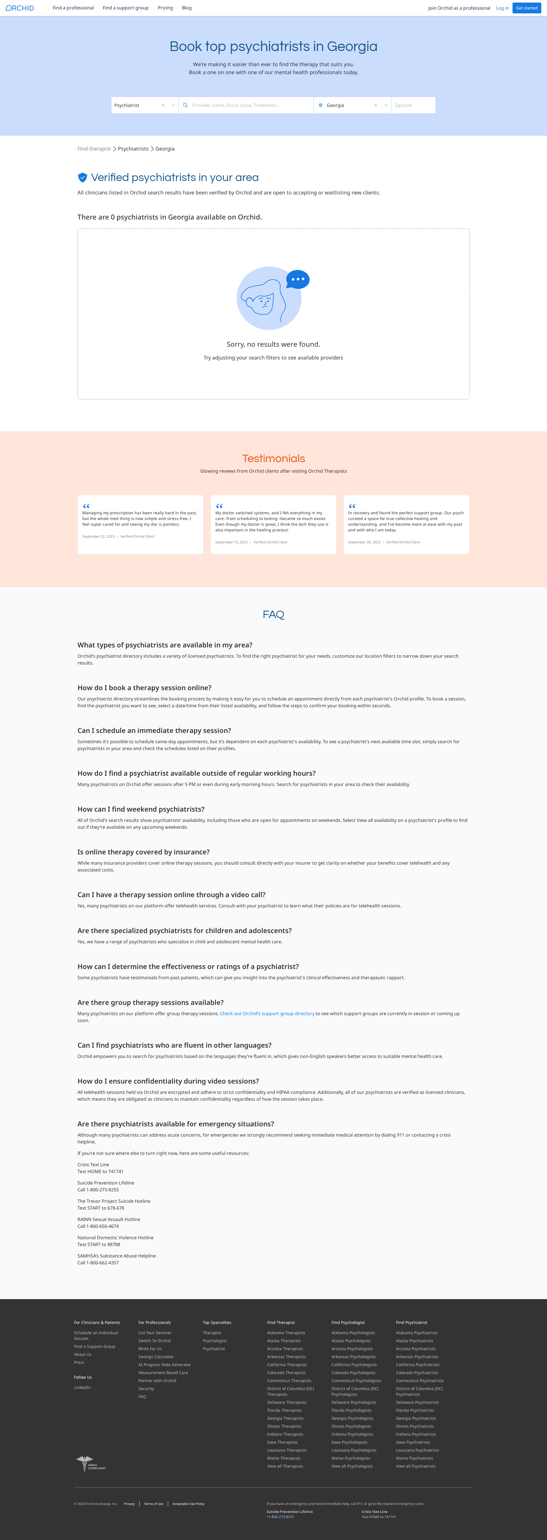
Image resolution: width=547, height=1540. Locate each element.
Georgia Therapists (285, 1418)
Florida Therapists (284, 1410)
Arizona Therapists (285, 1348)
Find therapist (94, 148)
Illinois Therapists (284, 1426)
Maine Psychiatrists (414, 1458)
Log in (502, 8)
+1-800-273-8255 (280, 1516)
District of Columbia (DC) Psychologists (355, 1391)
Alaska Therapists (284, 1340)
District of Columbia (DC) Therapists (290, 1391)
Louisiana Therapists (287, 1450)
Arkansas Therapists (286, 1356)
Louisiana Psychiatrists (417, 1450)
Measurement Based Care (163, 1372)
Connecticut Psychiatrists (420, 1380)
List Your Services (155, 1332)
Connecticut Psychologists (356, 1380)
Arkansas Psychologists (354, 1356)
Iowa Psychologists (350, 1442)
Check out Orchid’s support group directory (267, 1013)
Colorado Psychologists (353, 1372)
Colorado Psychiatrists (417, 1372)
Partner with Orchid (157, 1380)
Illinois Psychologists (351, 1426)
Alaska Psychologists (351, 1340)
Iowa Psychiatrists (413, 1442)
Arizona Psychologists (352, 1348)
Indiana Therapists (285, 1434)
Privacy (129, 1504)
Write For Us (150, 1348)
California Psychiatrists (418, 1364)
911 (360, 1503)
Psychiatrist (214, 1348)
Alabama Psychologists (353, 1332)
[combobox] (114, 105)
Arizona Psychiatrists (416, 1348)
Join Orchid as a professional (459, 8)
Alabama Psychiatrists (417, 1332)
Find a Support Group (94, 1346)
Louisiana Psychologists (354, 1450)
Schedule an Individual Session (96, 1335)
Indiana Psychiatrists (416, 1434)
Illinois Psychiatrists (415, 1426)
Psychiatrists (133, 148)
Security (146, 1388)
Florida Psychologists (352, 1410)
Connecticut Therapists (289, 1380)
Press (79, 1362)
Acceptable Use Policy (189, 1504)
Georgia (165, 148)
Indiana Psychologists (352, 1434)
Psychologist (214, 1340)
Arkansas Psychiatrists (417, 1356)
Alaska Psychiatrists (414, 1340)
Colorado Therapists (286, 1372)
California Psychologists (354, 1364)
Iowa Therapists (282, 1442)
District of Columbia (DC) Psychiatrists (419, 1391)
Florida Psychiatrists (415, 1410)
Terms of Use (153, 1504)
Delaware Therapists (287, 1402)
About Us (82, 1354)
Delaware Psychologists (354, 1402)
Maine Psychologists (351, 1458)
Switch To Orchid (154, 1340)
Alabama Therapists (286, 1332)
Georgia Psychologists (352, 1418)
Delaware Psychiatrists (417, 1402)
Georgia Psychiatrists (416, 1418)
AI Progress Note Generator (164, 1364)
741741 (390, 1516)
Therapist (212, 1332)
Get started (527, 8)
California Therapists (287, 1364)
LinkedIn (82, 1387)
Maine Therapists (284, 1458)
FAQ (142, 1396)
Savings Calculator (156, 1356)
